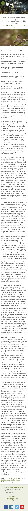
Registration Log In (14, 9)
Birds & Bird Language (14, 478)
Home (4, 17)
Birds (18, 480)
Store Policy (10, 500)
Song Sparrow (14, 482)
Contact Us (7, 487)
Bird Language (5, 480)
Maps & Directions (17, 487)
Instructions (5, 482)
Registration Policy (12, 498)
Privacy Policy (11, 496)
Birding (13, 480)
